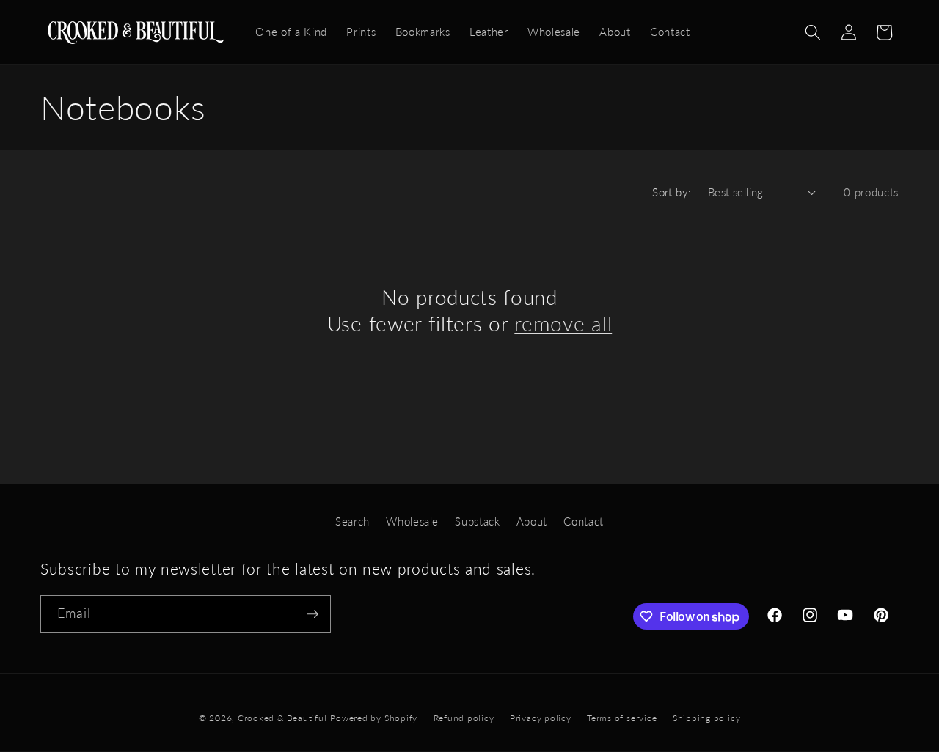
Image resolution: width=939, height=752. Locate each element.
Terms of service (622, 717)
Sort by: (672, 192)
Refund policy (464, 717)
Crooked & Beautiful (282, 717)
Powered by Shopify (373, 717)
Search (352, 521)
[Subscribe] (312, 614)
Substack (477, 521)
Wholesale (412, 521)
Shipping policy (707, 717)
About (531, 521)
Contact (583, 521)
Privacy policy (540, 717)
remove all (563, 324)
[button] (812, 32)
